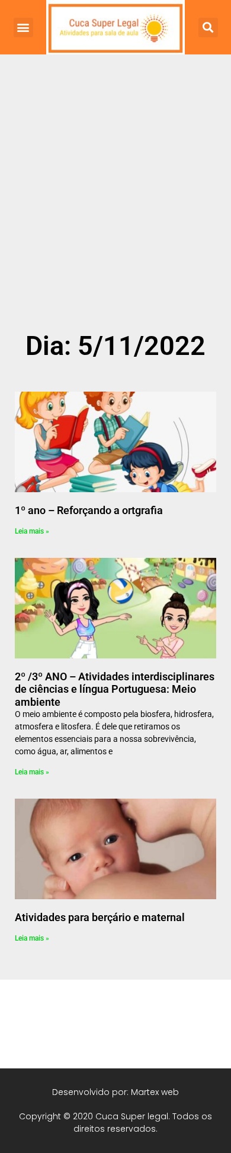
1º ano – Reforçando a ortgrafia (89, 510)
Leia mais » (32, 531)
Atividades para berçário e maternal (100, 917)
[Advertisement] (115, 205)
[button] (23, 27)
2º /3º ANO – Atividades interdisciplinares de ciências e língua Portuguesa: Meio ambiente (114, 689)
